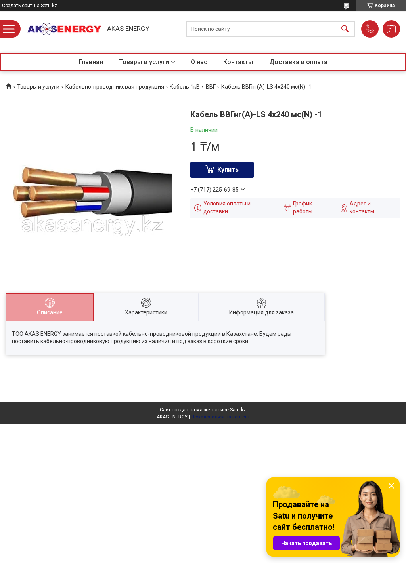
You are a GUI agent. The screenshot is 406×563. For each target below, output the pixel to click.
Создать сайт (17, 5)
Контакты (238, 62)
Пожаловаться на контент (220, 417)
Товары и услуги (144, 62)
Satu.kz (238, 410)
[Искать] (344, 29)
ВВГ (211, 87)
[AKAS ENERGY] (61, 29)
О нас (199, 62)
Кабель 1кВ (185, 87)
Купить (228, 169)
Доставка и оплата (298, 62)
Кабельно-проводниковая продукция (114, 87)
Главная (91, 62)
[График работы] (391, 29)
